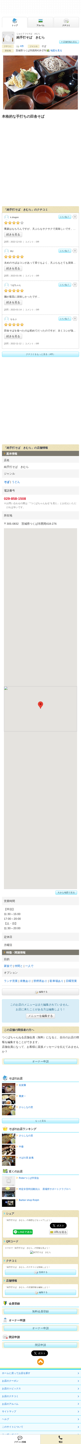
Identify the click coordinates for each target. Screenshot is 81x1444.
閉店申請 (40, 1345)
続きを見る (13, 234)
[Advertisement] (40, 163)
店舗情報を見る (70, 42)
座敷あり (25, 980)
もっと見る (40, 1121)
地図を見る (56, 50)
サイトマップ (9, 1411)
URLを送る (60, 1231)
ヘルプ (5, 1419)
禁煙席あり (40, 980)
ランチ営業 (11, 980)
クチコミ (66, 25)
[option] (40, 84)
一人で (29, 965)
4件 (22, 46)
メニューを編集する (40, 1015)
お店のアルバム (10, 1404)
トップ (15, 25)
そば (6, 481)
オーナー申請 (40, 1061)
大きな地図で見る (66, 892)
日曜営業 (71, 980)
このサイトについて (12, 1426)
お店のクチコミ (10, 1396)
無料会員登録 (40, 1311)
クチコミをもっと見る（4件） (40, 354)
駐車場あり (57, 980)
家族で (8, 965)
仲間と (19, 965)
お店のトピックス (11, 1388)
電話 (61, 1442)
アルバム (40, 25)
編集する (43, 992)
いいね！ (65, 216)
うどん (16, 481)
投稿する (43, 1272)
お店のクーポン (10, 1380)
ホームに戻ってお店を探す (16, 1373)
